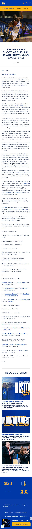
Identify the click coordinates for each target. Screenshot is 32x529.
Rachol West (17, 192)
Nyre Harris (5, 207)
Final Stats (5, 74)
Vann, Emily (26, 294)
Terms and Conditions (11, 516)
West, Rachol (23, 288)
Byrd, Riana (21, 282)
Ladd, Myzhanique (8, 288)
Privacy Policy (9, 512)
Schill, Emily (11, 299)
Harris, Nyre (7, 284)
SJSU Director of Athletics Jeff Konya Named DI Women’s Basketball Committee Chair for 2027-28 (15, 470)
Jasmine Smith (11, 209)
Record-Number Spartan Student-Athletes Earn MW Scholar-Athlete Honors (16, 438)
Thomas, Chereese (12, 295)
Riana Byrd (27, 183)
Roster (18, 8)
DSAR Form (23, 516)
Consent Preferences (21, 512)
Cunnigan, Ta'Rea (7, 282)
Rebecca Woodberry (24, 209)
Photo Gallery (12, 74)
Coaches (25, 8)
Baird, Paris (11, 301)
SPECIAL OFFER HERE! (22, 524)
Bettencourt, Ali (25, 299)
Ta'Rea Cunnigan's (20, 105)
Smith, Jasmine (9, 290)
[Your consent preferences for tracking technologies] (2, 526)
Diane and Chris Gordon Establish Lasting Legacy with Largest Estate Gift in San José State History (15, 406)
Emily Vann (8, 192)
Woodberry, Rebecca (11, 294)
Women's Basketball (8, 401)
